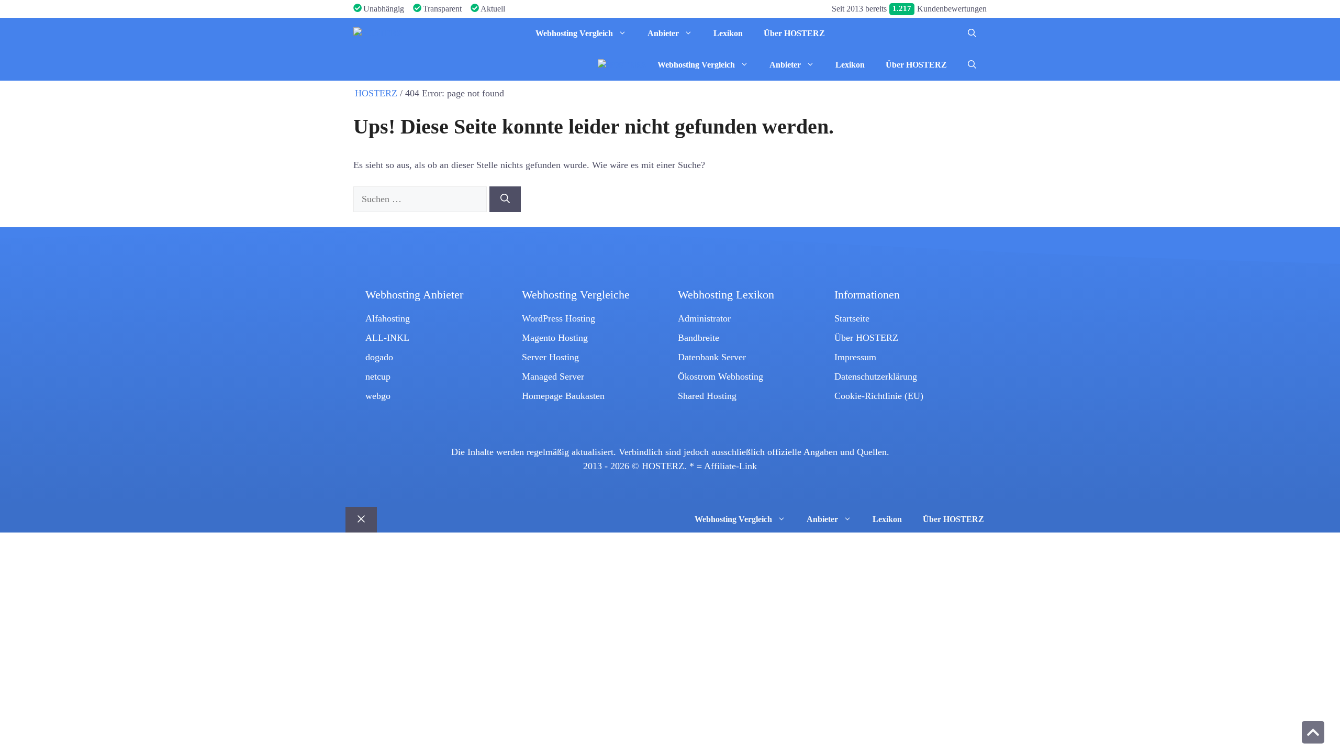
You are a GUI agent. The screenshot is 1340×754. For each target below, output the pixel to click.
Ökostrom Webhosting (720, 376)
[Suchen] (505, 199)
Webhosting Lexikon (726, 295)
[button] (972, 33)
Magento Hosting (555, 337)
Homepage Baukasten (563, 396)
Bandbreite (698, 337)
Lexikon (728, 33)
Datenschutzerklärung (875, 376)
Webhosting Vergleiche (576, 295)
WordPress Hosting (558, 318)
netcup (377, 376)
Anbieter (663, 33)
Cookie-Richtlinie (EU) (878, 396)
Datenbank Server (712, 357)
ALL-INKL (387, 337)
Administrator (704, 318)
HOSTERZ (376, 93)
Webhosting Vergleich (574, 33)
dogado (379, 357)
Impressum (855, 357)
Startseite (851, 318)
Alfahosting (387, 318)
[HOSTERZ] (378, 33)
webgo (377, 396)
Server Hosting (550, 357)
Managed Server (553, 376)
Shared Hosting (707, 396)
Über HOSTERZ (794, 33)
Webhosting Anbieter (414, 295)
